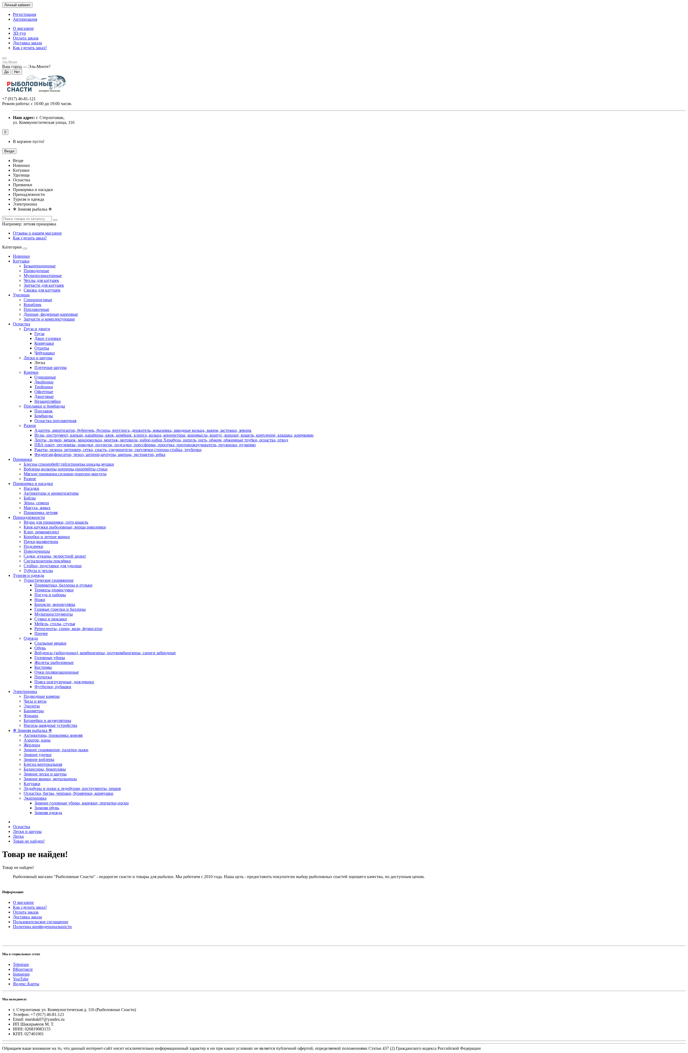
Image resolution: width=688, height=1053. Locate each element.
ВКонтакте (23, 969)
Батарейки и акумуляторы (47, 720)
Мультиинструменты (53, 614)
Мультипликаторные (43, 275)
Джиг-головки (47, 338)
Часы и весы (35, 701)
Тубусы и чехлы (38, 570)
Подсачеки (33, 546)
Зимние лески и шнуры (45, 774)
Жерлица (32, 745)
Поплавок (43, 411)
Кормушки (44, 343)
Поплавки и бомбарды (44, 406)
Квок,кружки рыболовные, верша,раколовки (65, 527)
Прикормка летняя (41, 512)
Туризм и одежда (28, 575)
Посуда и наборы (50, 594)
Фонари (31, 715)
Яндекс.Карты (26, 984)
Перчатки (43, 677)
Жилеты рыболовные (54, 662)
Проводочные (36, 270)
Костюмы (43, 667)
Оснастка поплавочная (55, 420)
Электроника (25, 691)
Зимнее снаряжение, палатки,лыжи (56, 749)
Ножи (39, 599)
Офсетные (43, 391)
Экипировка (35, 798)
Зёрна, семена (36, 503)
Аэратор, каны (37, 740)
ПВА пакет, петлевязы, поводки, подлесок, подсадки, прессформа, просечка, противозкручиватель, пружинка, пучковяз (145, 445)
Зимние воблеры (39, 759)
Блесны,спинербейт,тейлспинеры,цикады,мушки (69, 464)
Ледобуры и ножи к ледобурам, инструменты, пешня (72, 788)
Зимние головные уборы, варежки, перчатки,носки (81, 803)
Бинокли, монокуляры (54, 604)
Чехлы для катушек (41, 280)
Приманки (22, 459)
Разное (30, 425)
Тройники (43, 386)
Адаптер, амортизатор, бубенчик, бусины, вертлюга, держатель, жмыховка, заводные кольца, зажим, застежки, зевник (143, 430)
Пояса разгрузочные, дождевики (64, 682)
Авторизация (25, 19)
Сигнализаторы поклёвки (47, 561)
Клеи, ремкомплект (41, 532)
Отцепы (41, 348)
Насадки (31, 488)
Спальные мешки (50, 643)
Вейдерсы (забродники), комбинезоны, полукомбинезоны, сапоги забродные (105, 653)
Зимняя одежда (48, 812)
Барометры (34, 711)
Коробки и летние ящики (47, 536)
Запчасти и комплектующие (49, 319)
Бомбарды (43, 416)
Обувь (40, 648)
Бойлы (30, 498)
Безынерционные (40, 266)
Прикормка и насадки (33, 483)
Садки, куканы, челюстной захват (55, 556)
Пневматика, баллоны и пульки (63, 585)
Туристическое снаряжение (49, 580)
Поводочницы (37, 551)
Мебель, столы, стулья (54, 623)
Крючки (31, 372)
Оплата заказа (25, 38)
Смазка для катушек (42, 290)
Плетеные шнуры (50, 367)
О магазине (23, 28)
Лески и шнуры (38, 357)
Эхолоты (32, 706)
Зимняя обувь (46, 808)
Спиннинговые (38, 299)
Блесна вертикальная (43, 764)
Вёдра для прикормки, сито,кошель (56, 522)
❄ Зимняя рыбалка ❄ (32, 730)
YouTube (20, 979)
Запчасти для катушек (44, 285)
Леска (18, 836)
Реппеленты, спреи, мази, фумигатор (68, 628)
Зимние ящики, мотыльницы (50, 779)
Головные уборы (49, 657)
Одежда (31, 638)
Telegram (21, 964)
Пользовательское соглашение (40, 921)
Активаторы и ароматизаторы (51, 493)
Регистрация (24, 14)
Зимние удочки (38, 754)
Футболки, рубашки (52, 686)
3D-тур (19, 33)
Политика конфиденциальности (42, 926)
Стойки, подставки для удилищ (52, 565)
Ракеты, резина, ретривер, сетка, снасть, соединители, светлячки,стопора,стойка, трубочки (118, 449)
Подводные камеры (42, 696)
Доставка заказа (27, 43)
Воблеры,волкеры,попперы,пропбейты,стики (66, 469)
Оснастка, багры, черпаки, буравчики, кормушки (68, 793)
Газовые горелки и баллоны (60, 609)
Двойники (43, 382)
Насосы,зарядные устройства (50, 725)
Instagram (21, 974)
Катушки (21, 261)
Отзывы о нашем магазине (37, 233)
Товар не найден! (29, 841)
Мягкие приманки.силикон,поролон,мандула (65, 474)
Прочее (41, 633)
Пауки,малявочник (41, 541)
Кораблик (32, 304)
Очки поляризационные (56, 672)
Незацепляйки (47, 401)
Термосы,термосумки (54, 590)
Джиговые (44, 396)
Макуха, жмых (37, 507)
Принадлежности (29, 517)
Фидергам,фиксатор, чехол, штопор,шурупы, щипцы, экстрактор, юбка (99, 454)
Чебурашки (44, 353)
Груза (39, 333)
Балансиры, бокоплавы (45, 769)
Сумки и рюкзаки (50, 619)
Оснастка (21, 324)
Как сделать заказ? (30, 47)
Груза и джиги (37, 328)
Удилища (21, 295)
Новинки (21, 256)
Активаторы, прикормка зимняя (53, 735)
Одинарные (45, 377)
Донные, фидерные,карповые (51, 314)
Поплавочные (36, 309)
